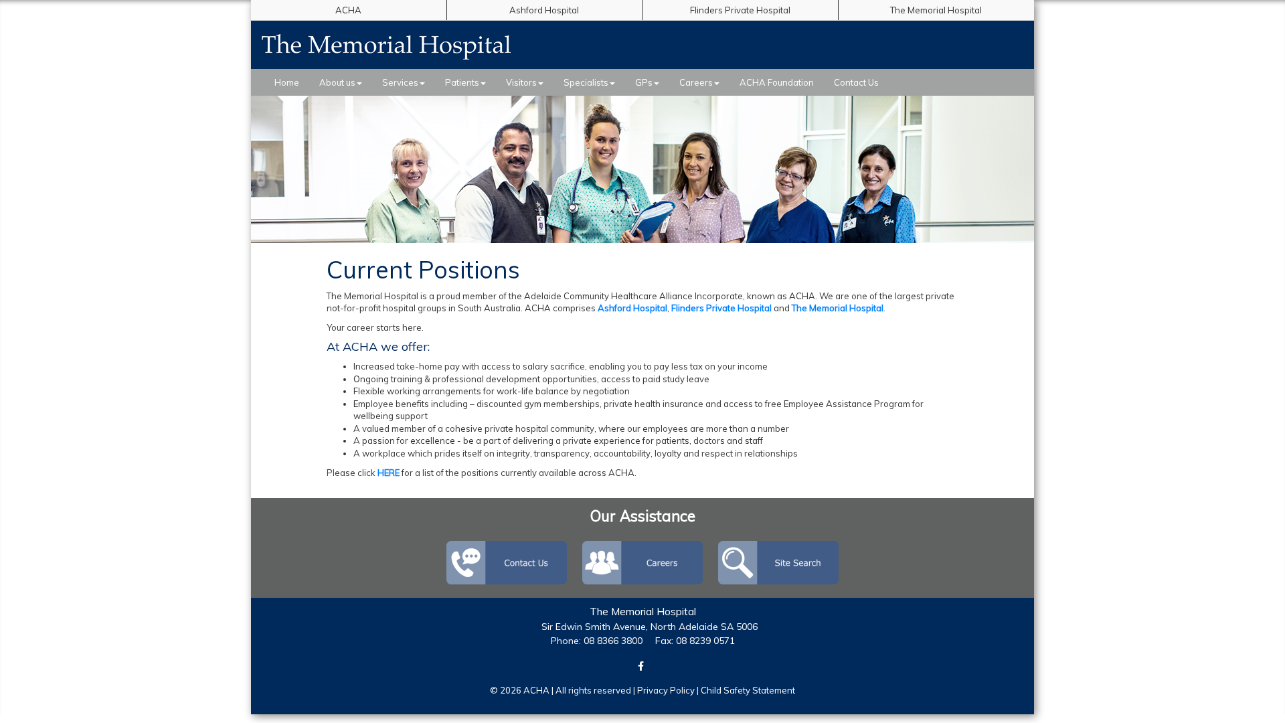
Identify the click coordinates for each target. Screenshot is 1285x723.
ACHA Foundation (777, 82)
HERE (388, 472)
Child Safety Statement (748, 690)
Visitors (521, 82)
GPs (644, 82)
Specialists (586, 82)
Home (286, 82)
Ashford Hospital (544, 10)
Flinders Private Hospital (740, 10)
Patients (462, 82)
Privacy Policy (666, 690)
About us (337, 82)
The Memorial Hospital (936, 10)
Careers (696, 82)
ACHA (348, 10)
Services (400, 82)
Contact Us (856, 82)
